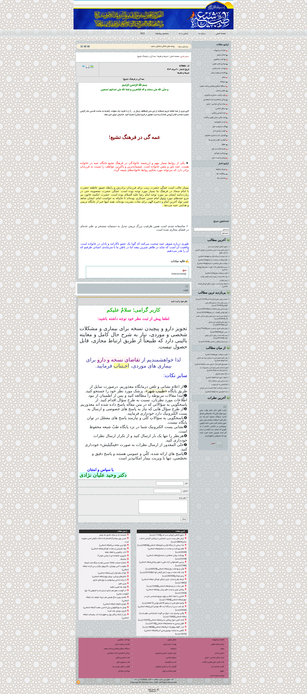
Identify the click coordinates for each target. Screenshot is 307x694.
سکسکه (123, 559)
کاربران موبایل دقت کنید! (117, 611)
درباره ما (201, 33)
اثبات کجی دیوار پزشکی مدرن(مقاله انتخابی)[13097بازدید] (161, 620)
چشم (224, 77)
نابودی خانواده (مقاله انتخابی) (114, 604)
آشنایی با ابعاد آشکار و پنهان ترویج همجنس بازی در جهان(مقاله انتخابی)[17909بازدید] (165, 598)
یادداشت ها (221, 178)
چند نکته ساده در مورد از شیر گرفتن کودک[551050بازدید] (216, 336)
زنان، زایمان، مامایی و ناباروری (215, 95)
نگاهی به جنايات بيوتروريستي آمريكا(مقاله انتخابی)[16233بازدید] (165, 632)
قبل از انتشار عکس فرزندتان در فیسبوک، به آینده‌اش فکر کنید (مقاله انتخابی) (214, 369)
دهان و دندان (221, 90)
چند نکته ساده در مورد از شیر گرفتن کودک (214, 276)
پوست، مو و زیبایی (219, 68)
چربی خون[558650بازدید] (219, 332)
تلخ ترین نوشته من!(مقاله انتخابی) (112, 545)
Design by (152, 691)
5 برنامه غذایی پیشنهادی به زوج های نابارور (109, 580)
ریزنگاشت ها (221, 173)
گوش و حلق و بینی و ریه (217, 140)
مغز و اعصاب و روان (219, 148)
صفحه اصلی (221, 33)
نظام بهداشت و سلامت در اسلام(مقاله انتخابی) (213, 260)
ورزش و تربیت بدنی (219, 157)
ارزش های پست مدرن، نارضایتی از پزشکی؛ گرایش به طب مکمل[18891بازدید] (162, 540)
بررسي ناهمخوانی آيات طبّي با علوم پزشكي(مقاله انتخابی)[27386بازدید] (162, 564)
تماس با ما (183, 33)
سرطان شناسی (221, 108)
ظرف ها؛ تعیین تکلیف (118, 587)
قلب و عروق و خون (219, 126)
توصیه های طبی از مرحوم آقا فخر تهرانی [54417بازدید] (163, 603)
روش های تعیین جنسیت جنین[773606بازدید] (212, 328)
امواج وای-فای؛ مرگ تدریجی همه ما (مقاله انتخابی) (211, 364)
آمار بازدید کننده (153, 689)
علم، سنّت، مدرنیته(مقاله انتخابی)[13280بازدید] (165, 586)
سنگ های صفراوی (221, 374)
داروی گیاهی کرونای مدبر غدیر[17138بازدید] (167, 535)
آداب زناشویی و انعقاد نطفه (115, 552)
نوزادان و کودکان (220, 153)
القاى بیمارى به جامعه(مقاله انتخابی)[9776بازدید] (165, 623)
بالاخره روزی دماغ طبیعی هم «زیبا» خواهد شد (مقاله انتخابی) (107, 599)
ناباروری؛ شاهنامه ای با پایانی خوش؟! (111, 555)
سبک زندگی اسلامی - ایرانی (216, 104)
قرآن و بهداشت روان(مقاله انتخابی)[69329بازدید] (165, 568)
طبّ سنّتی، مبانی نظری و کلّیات (215, 117)
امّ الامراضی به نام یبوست (219, 384)
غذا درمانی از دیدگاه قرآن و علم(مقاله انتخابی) (213, 256)
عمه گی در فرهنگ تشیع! (146, 56)
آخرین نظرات (217, 397)
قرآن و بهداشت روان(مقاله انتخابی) (216, 273)
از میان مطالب (216, 347)
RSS (143, 33)
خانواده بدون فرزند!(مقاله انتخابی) (217, 377)
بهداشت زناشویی (220, 59)
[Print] (92, 66)
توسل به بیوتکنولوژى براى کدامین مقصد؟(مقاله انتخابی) (104, 607)
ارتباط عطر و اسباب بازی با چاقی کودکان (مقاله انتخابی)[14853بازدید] (164, 581)
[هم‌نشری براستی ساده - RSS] (78, 682)
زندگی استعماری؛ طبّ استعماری (214, 99)
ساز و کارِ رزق (170, 46)
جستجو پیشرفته (162, 33)
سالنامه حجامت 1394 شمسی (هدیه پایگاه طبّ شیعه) (105, 562)
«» (156, 391)
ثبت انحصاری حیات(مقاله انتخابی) (217, 392)
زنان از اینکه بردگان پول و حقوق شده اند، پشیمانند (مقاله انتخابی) (106, 616)
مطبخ (224, 144)
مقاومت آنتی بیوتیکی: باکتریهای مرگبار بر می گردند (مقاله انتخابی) (106, 568)
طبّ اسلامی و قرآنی (219, 113)
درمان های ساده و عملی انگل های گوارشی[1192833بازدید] (216, 304)
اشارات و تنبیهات (220, 50)
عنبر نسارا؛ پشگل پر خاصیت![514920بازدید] (213, 342)
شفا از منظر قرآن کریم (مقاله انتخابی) (112, 573)
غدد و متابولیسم (220, 122)
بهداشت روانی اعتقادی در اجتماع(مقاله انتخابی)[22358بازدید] (166, 557)
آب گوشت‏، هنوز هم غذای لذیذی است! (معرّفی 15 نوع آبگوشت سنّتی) (107, 592)
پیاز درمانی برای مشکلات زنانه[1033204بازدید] (212, 309)
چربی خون (122, 583)
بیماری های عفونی (219, 63)
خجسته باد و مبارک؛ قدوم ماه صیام (112, 535)
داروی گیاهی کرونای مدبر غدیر (218, 246)
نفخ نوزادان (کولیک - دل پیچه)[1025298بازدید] (212, 312)
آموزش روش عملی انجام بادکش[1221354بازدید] (212, 299)
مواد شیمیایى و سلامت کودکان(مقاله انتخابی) (108, 548)
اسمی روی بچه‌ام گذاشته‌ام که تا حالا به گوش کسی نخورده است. (105, 540)
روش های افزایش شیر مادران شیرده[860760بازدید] (218, 323)
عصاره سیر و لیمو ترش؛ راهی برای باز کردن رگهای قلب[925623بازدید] (212, 317)
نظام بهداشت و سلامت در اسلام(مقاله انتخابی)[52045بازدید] (167, 550)
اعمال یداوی (221, 55)
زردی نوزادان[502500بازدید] (173, 576)
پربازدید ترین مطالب (212, 292)
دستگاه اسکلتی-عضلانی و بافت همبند (213, 86)
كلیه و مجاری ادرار (219, 131)
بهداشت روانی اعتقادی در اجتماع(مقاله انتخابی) (212, 263)
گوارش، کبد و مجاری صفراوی (215, 135)
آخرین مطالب (216, 240)
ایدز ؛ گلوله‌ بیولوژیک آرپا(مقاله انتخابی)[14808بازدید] (163, 627)
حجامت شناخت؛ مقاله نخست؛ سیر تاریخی (214, 388)
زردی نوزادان (224, 280)
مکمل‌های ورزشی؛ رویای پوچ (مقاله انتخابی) (109, 576)
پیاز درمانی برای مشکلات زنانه (218, 381)
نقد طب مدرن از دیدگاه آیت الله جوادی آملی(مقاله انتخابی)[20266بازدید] (162, 608)
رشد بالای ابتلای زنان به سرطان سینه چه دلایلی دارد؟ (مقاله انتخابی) (212, 359)
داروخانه (223, 81)
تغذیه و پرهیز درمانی (218, 72)
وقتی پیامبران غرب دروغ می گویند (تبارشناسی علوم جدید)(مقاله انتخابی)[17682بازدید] (162, 615)
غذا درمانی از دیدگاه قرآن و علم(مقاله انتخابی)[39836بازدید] (160, 545)
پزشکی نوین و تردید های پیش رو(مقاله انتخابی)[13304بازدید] (166, 591)
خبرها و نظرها (221, 169)
